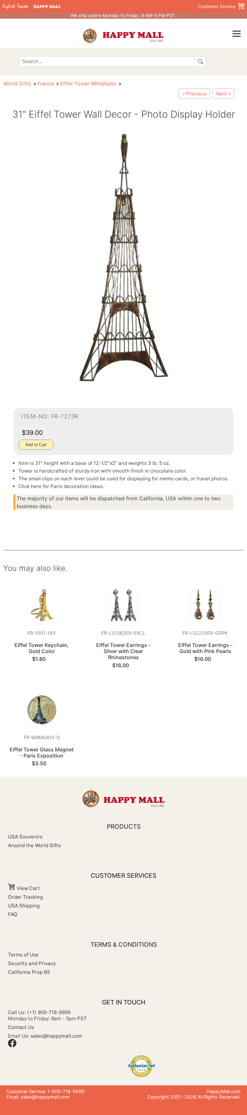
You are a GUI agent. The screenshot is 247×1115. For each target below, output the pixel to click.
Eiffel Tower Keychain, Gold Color (41, 648)
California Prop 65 (29, 972)
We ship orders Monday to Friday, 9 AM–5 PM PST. (123, 15)
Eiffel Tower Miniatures (88, 83)
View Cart (27, 888)
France (45, 83)
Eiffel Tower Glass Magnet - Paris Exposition (42, 752)
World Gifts (17, 83)
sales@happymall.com (56, 1036)
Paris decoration (69, 486)
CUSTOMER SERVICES (123, 875)
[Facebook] (12, 1045)
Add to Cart (36, 444)
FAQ (12, 914)
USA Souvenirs (25, 837)
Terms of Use (23, 955)
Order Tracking (25, 897)
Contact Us (21, 1027)
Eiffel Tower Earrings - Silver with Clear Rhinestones (123, 651)
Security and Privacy (32, 963)
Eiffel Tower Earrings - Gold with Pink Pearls (205, 648)
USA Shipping (24, 906)
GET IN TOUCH (123, 1002)
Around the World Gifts (34, 845)
